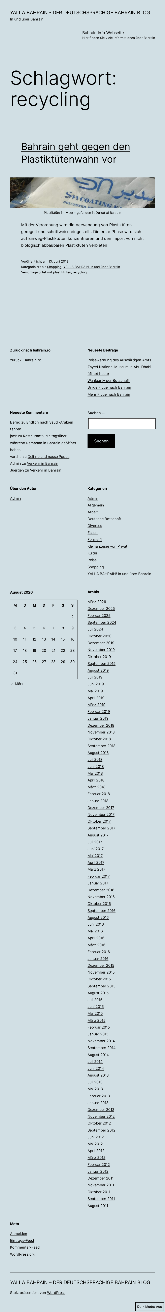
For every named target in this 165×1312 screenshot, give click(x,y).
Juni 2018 (96, 766)
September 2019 (102, 663)
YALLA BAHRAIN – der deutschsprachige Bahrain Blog (80, 1282)
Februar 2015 (99, 1027)
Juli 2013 (95, 1082)
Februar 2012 (99, 1164)
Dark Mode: (146, 1307)
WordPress (56, 1293)
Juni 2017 (96, 849)
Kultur (92, 553)
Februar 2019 (99, 711)
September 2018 (102, 746)
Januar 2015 (98, 1034)
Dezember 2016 (101, 890)
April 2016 (96, 938)
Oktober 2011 (99, 1192)
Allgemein (96, 505)
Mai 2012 (95, 1144)
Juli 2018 (95, 759)
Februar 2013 (99, 1096)
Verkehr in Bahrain (42, 463)
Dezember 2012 (101, 1109)
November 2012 (101, 1116)
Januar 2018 (98, 801)
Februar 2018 (99, 794)
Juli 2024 (95, 629)
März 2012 (96, 1157)
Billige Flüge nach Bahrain (109, 387)
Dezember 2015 (101, 965)
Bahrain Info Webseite (118, 35)
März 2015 (96, 1020)
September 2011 (101, 1199)
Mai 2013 (95, 1089)
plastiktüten (62, 272)
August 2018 (98, 753)
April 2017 (96, 862)
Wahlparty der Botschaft (109, 380)
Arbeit (93, 512)
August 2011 (98, 1206)
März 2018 (96, 787)
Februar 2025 (99, 615)
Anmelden (18, 1234)
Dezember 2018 (101, 725)
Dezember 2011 (101, 1178)
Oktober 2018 (99, 739)
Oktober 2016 (99, 903)
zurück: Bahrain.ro (25, 360)
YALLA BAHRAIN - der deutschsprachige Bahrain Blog (80, 12)
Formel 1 (95, 539)
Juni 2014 (96, 1068)
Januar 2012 (98, 1171)
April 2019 (96, 698)
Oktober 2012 (99, 1123)
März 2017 (96, 869)
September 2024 (102, 622)
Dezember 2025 (101, 608)
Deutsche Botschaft (105, 519)
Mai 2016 (95, 931)
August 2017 (98, 835)
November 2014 (101, 1041)
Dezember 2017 (101, 808)
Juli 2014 (95, 1061)
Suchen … (96, 413)
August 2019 (98, 670)
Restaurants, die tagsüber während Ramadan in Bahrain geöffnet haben (43, 443)
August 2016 (98, 917)
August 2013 (98, 1075)
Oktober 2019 (99, 657)
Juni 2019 (96, 684)
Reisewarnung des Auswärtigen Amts (119, 360)
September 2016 (102, 911)
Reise (92, 560)
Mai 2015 (95, 1013)
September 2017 (101, 828)
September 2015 (102, 986)
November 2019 (101, 650)
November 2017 (101, 814)
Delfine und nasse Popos (48, 456)
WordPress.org (22, 1254)
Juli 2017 (95, 842)
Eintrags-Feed (22, 1240)
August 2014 (98, 1055)
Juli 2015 (95, 1000)
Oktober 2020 (99, 636)
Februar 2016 (99, 952)
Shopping (54, 267)
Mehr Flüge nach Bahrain (109, 394)
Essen (93, 533)
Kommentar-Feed (25, 1247)
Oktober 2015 (99, 979)
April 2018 (96, 780)
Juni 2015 (96, 1006)
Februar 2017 (99, 876)
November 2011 (101, 1185)
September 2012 (102, 1130)
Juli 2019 (95, 677)
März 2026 (97, 602)
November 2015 (101, 972)
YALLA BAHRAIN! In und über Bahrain (91, 267)
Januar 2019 (98, 718)
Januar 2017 (98, 883)
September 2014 (102, 1048)
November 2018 (101, 732)
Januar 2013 (98, 1103)
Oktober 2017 (99, 821)
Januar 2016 (98, 958)
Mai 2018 (95, 773)
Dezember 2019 (101, 643)
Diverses (95, 526)
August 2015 (98, 993)
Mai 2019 (95, 691)
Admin (15, 498)
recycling (80, 272)
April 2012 (96, 1151)
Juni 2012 (96, 1137)
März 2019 (96, 705)
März (19, 684)
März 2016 (96, 945)
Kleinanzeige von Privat (107, 546)
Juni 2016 (96, 924)
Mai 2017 (95, 856)
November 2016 (101, 897)
